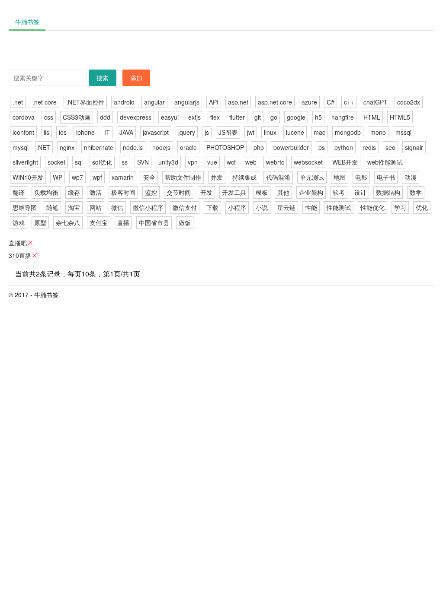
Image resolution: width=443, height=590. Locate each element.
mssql (403, 132)
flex (215, 117)
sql (79, 162)
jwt (250, 132)
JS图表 (228, 132)
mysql (21, 147)
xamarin (123, 177)
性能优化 (372, 207)
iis (46, 132)
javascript (156, 132)
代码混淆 (278, 177)
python (343, 147)
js (207, 132)
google (296, 117)
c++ (349, 102)
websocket (308, 162)
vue (212, 162)
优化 (422, 207)
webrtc (275, 162)
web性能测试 (385, 162)
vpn (193, 162)
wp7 (77, 177)
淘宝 (74, 207)
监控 (151, 192)
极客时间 (123, 192)
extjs (194, 117)
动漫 (410, 177)
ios (63, 132)
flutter (237, 117)
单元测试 (312, 177)
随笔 (52, 207)
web (251, 162)
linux (270, 132)
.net (18, 102)
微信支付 (185, 207)
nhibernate (98, 147)
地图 (340, 177)
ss (125, 162)
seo (390, 147)
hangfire (342, 117)
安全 (149, 177)
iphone (85, 132)
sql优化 (102, 162)
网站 (96, 207)
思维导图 (25, 207)
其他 (283, 192)
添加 (136, 77)
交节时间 (179, 192)
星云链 (286, 207)
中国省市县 (154, 222)
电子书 (386, 177)
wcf (231, 162)
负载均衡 (46, 192)
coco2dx (408, 102)
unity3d (168, 162)
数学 (416, 192)
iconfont (23, 132)
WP (57, 177)
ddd (105, 117)
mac (319, 132)
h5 (318, 117)
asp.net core (275, 102)
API (213, 102)
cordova (24, 117)
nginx (67, 147)
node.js (133, 147)
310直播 (20, 255)
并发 (217, 177)
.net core (44, 102)
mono (378, 132)
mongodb (348, 132)
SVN (143, 162)
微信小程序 (148, 207)
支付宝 (99, 222)
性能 (311, 207)
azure (309, 102)
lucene (295, 132)
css (48, 117)
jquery (186, 132)
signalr (414, 147)
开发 (206, 192)
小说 (262, 207)
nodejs (161, 147)
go (273, 117)
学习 (400, 207)
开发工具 (234, 192)
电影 (361, 177)
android (124, 102)
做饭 (185, 222)
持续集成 (244, 177)
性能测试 (339, 207)
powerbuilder (291, 147)
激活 (96, 192)
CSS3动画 (76, 117)
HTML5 (400, 117)
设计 (360, 192)
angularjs (186, 102)
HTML (371, 117)
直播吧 (18, 242)
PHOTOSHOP (225, 147)
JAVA (126, 132)
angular (154, 102)
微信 (117, 207)
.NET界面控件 (85, 102)
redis (369, 147)
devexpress (135, 117)
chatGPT (375, 102)
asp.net (238, 102)
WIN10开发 (28, 177)
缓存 (74, 192)
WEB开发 (345, 162)
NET (44, 147)
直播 (123, 222)
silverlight (25, 162)
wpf (97, 177)
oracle (188, 147)
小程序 (237, 207)
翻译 (19, 192)
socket (56, 162)
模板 (262, 192)
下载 (212, 207)
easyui (170, 117)
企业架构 (311, 192)
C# (330, 102)
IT (107, 132)
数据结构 (388, 192)
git (257, 117)
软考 (339, 192)
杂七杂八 (68, 222)
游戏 (19, 222)
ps (321, 147)
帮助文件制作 (183, 177)
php (259, 147)
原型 (40, 222)
